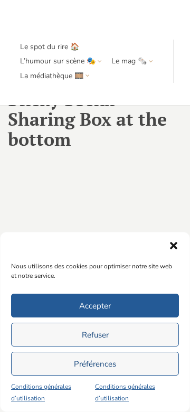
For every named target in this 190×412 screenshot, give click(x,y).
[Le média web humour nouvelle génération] (39, 19)
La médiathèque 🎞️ (51, 76)
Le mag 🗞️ (129, 61)
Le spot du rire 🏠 (49, 47)
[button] (173, 245)
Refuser (95, 335)
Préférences (95, 364)
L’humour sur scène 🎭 (58, 61)
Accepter (95, 306)
